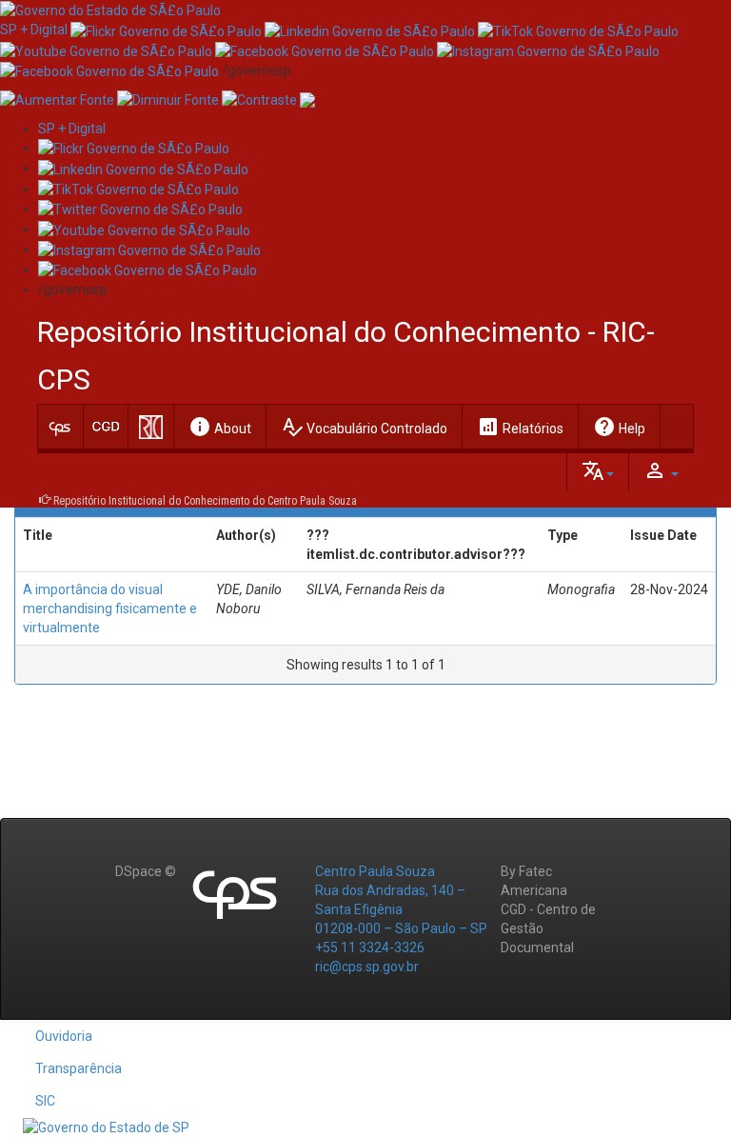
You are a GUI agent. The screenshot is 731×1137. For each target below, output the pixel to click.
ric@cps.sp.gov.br (367, 966)
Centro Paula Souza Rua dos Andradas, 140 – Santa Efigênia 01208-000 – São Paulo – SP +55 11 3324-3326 (401, 909)
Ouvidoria (63, 1036)
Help (619, 426)
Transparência (78, 1068)
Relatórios (520, 426)
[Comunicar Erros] (307, 99)
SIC (45, 1100)
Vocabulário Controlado (364, 426)
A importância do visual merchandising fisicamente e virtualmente (110, 608)
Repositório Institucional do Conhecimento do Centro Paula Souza (205, 501)
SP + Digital (34, 29)
